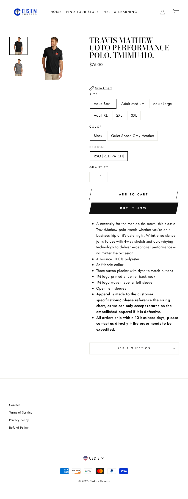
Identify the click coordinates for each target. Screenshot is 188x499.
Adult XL (101, 115)
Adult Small (103, 103)
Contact (14, 405)
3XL (134, 115)
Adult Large (162, 103)
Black (98, 135)
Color (95, 127)
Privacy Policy (19, 420)
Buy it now (133, 208)
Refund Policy (18, 427)
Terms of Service (20, 412)
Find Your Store (82, 12)
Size (93, 94)
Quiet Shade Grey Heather (132, 135)
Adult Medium (132, 103)
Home (56, 12)
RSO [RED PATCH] (109, 156)
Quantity (99, 167)
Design (96, 147)
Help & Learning (120, 12)
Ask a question (134, 348)
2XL (119, 115)
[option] (52, 58)
